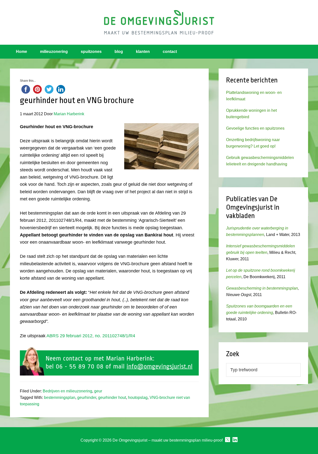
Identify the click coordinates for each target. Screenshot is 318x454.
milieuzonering (54, 51)
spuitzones (91, 51)
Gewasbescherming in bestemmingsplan (262, 288)
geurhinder (86, 397)
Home (21, 51)
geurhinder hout (112, 397)
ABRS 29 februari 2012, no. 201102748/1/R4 (90, 335)
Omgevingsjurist (159, 22)
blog (119, 51)
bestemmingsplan (59, 397)
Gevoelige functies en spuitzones (255, 128)
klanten (143, 51)
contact (170, 51)
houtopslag (138, 397)
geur (98, 391)
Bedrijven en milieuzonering (67, 391)
